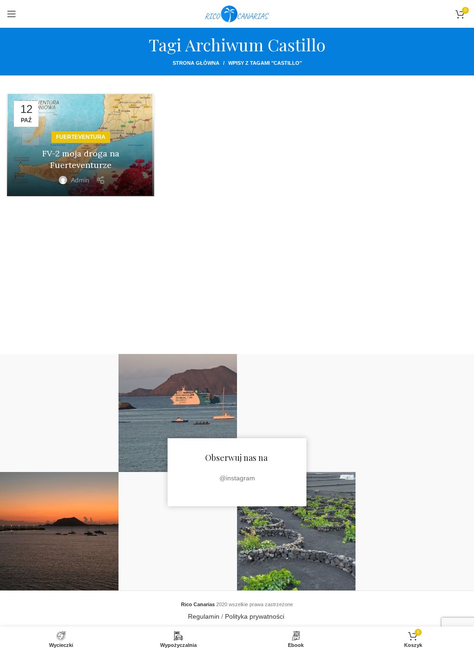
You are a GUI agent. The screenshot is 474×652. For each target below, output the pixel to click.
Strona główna (196, 63)
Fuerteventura (81, 137)
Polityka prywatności (255, 616)
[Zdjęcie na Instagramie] (59, 413)
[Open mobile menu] (11, 14)
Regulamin (203, 616)
